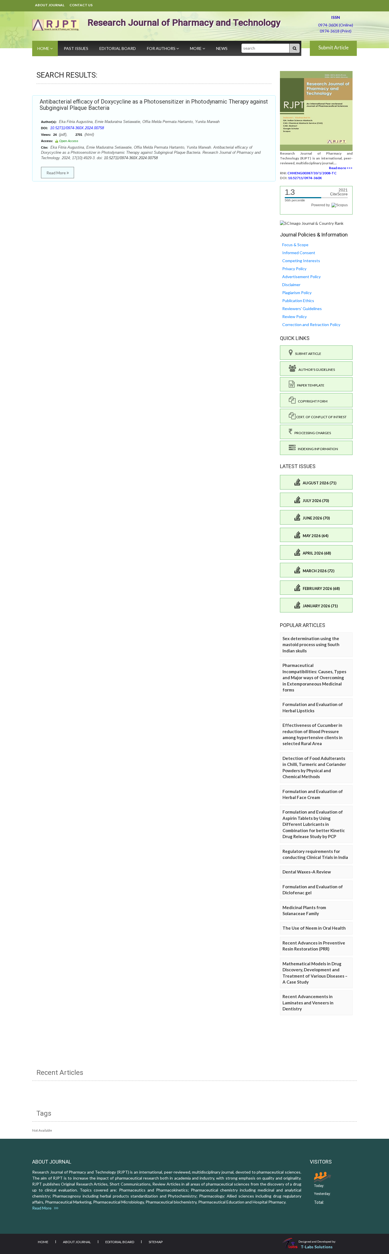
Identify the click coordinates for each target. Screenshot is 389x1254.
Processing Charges (311, 433)
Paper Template (309, 385)
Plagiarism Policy (297, 292)
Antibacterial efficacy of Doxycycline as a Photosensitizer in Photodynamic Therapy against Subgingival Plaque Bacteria (154, 104)
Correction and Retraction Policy (311, 324)
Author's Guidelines (315, 369)
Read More (56, 172)
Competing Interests (301, 260)
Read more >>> (341, 168)
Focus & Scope (295, 244)
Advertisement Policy (301, 276)
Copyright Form (311, 401)
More (196, 48)
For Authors (161, 48)
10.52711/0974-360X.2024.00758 (77, 128)
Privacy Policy (294, 268)
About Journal (49, 5)
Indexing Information (317, 449)
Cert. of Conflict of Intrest (321, 417)
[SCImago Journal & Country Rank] (311, 223)
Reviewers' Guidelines (302, 308)
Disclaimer (291, 284)
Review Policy (294, 316)
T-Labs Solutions (317, 1246)
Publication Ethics (298, 300)
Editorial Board (117, 48)
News (222, 48)
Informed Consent (298, 252)
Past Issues (76, 48)
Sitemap (156, 1242)
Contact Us (81, 5)
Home (43, 48)
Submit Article (333, 47)
